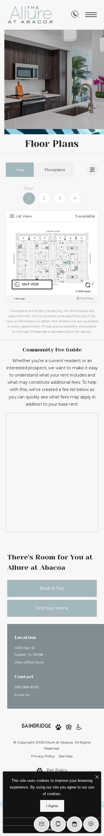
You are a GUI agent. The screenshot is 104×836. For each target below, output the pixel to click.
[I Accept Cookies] (97, 777)
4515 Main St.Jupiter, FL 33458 (28, 651)
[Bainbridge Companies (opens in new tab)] (36, 725)
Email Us (21, 695)
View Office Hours (29, 662)
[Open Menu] (91, 14)
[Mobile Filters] (92, 169)
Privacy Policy (43, 756)
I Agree (52, 806)
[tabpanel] (52, 260)
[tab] (20, 169)
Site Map (65, 756)
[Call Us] (74, 15)
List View (24, 216)
